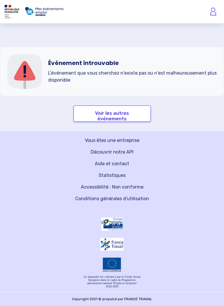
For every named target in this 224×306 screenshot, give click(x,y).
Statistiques (112, 175)
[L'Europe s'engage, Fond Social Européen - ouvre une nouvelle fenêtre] (112, 224)
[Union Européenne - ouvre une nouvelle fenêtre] (112, 265)
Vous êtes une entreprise (112, 140)
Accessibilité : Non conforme (112, 187)
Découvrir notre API (112, 152)
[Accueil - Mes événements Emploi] (44, 11)
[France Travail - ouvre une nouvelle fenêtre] (112, 244)
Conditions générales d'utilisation (112, 198)
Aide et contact (112, 163)
